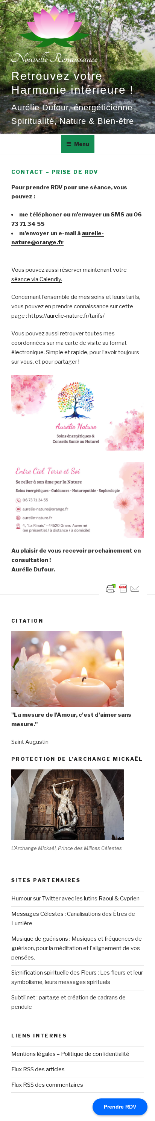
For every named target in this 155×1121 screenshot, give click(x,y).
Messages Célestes (37, 914)
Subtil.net (23, 997)
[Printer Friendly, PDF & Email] (123, 588)
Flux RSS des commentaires (47, 1084)
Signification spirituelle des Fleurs (54, 972)
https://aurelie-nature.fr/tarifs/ (66, 315)
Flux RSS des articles (38, 1069)
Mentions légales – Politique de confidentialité (70, 1054)
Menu (81, 144)
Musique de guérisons (39, 938)
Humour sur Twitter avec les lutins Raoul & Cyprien (75, 898)
